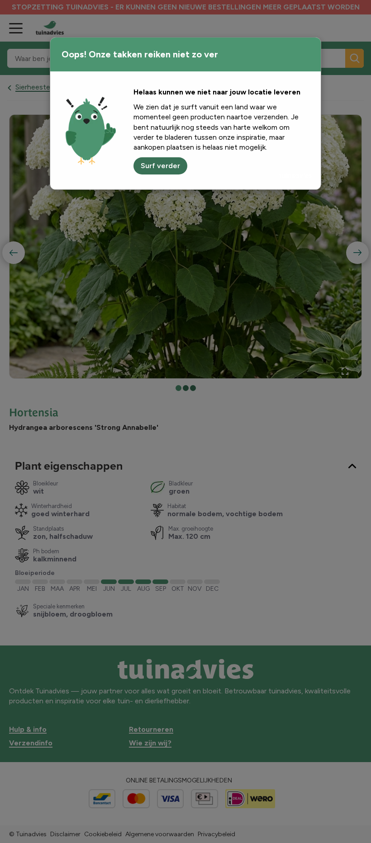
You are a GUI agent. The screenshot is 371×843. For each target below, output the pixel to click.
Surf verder (160, 165)
